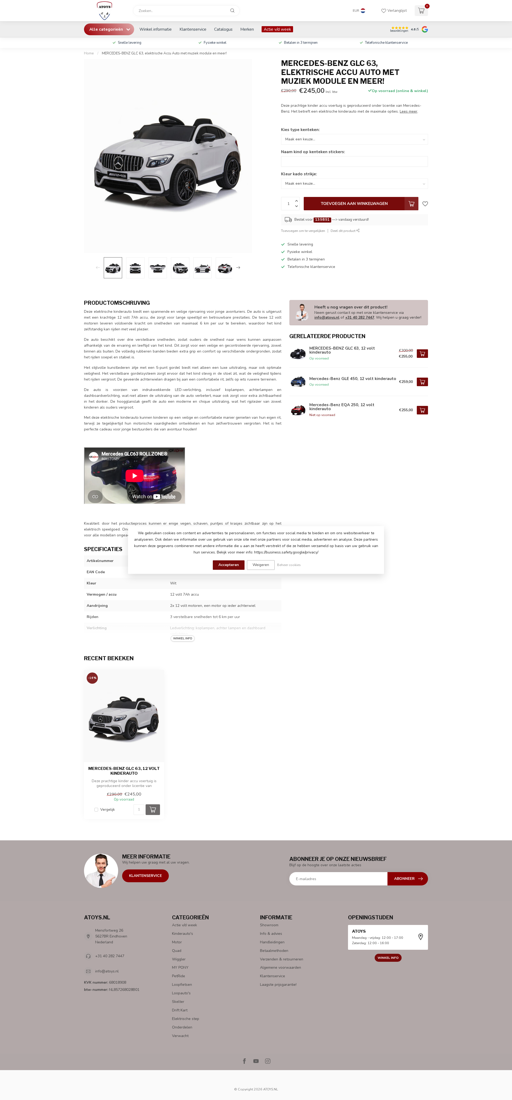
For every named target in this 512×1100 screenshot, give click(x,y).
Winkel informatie (155, 29)
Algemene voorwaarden (280, 967)
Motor (177, 942)
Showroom (269, 925)
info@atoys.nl (326, 317)
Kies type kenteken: (300, 129)
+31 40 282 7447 (359, 317)
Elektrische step (185, 1018)
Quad (176, 950)
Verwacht (180, 1035)
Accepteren (228, 564)
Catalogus (223, 29)
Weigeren (261, 564)
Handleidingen (272, 942)
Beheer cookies (289, 565)
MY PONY (180, 967)
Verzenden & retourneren (281, 959)
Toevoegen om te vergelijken (303, 230)
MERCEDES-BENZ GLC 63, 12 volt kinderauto (124, 771)
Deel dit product (343, 230)
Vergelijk (107, 810)
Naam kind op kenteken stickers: (313, 152)
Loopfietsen (182, 984)
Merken (247, 29)
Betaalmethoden (274, 950)
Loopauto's (181, 993)
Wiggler (179, 959)
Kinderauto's (182, 933)
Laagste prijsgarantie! (278, 984)
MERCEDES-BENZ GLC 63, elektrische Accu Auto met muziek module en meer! (164, 53)
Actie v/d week (277, 29)
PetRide (178, 976)
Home (89, 53)
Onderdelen (182, 1027)
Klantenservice (192, 29)
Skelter (178, 1001)
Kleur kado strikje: (299, 174)
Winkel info (388, 958)
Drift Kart (179, 1010)
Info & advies (271, 933)
